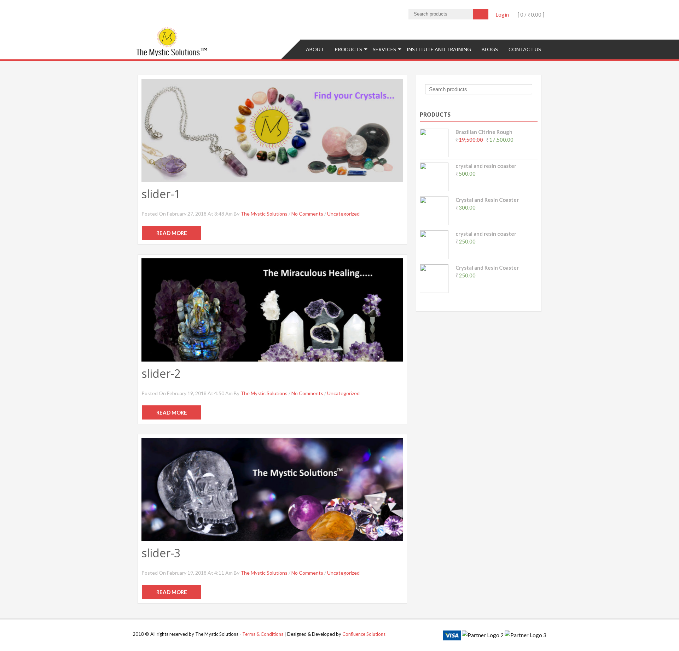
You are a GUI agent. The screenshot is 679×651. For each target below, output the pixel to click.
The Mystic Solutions (264, 214)
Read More (171, 233)
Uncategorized (343, 214)
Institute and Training (439, 49)
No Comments (307, 214)
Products (348, 49)
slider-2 (160, 373)
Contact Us (525, 49)
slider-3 (160, 553)
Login (502, 14)
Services (384, 49)
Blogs (490, 49)
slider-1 (160, 193)
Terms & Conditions (262, 634)
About (315, 49)
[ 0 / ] (530, 14)
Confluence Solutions (363, 634)
